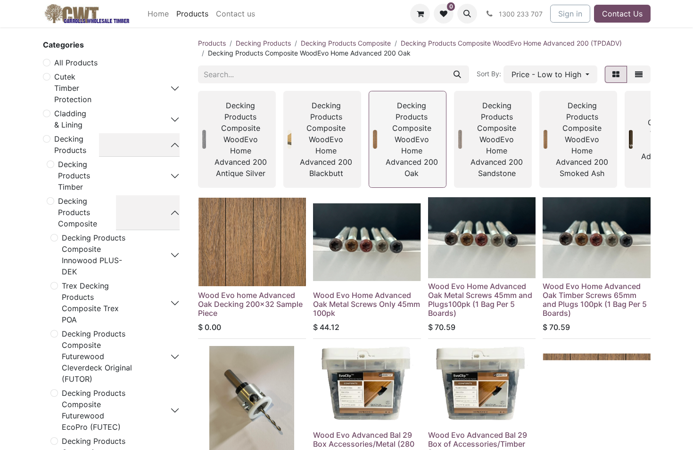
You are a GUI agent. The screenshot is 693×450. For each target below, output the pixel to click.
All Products (76, 62)
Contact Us (622, 13)
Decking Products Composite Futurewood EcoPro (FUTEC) (93, 410)
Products (212, 43)
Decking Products (70, 144)
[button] (467, 14)
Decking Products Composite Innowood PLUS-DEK (93, 254)
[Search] (457, 74)
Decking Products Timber (74, 176)
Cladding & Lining (70, 119)
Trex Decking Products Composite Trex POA (90, 302)
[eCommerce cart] (420, 14)
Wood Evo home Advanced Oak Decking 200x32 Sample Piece (250, 304)
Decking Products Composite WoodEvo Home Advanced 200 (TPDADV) (511, 43)
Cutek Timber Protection (72, 88)
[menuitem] (158, 13)
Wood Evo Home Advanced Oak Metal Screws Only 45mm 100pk (366, 304)
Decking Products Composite (77, 212)
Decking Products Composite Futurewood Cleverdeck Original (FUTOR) (97, 356)
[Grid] (615, 74)
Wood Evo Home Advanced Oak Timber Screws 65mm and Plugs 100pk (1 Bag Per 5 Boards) (595, 299)
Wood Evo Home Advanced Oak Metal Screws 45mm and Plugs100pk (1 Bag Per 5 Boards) (480, 299)
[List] (639, 74)
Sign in (570, 13)
